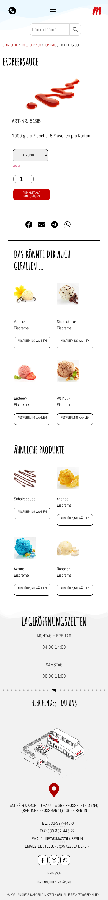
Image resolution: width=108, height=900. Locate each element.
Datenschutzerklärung (54, 882)
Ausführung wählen (32, 341)
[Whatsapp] (65, 860)
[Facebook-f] (43, 860)
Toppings (50, 45)
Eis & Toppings (31, 45)
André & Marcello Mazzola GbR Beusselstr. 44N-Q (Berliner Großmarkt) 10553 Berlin (54, 808)
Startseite (10, 45)
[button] (53, 9)
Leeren (16, 165)
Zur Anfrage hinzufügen (31, 194)
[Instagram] (54, 860)
